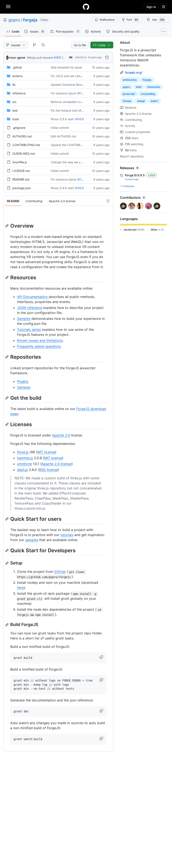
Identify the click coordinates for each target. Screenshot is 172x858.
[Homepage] (86, 6)
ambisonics (130, 79)
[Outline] (107, 201)
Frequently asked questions (39, 346)
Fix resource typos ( (64, 93)
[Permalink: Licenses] (7, 424)
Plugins (22, 381)
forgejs (30, 19)
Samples (23, 318)
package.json (21, 188)
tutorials (66, 535)
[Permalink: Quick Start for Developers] (7, 550)
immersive (153, 86)
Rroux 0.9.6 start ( (63, 119)
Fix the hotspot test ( (65, 110)
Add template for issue (66, 67)
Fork (132, 19)
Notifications (107, 19)
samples (31, 540)
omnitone (24, 464)
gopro (14, 19)
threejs (127, 101)
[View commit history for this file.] (107, 57)
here (20, 587)
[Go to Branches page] (34, 45)
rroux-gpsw (16, 57)
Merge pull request (40, 57)
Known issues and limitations (40, 340)
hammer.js (25, 458)
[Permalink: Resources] (7, 277)
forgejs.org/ (133, 72)
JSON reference (29, 308)
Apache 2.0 (61, 435)
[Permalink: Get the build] (7, 398)
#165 (57, 57)
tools (15, 119)
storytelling (148, 93)
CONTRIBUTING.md (26, 145)
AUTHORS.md (22, 136)
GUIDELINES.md (23, 153)
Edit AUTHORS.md (63, 136)
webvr (154, 101)
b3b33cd (80, 57)
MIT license (46, 452)
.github (17, 67)
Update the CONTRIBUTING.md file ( (76, 145)
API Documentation (33, 297)
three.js (23, 452)
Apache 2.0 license (57, 464)
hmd (138, 86)
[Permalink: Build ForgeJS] (7, 625)
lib (14, 84)
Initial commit (60, 127)
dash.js (22, 470)
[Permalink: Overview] (7, 226)
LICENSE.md (21, 171)
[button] (102, 657)
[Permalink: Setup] (7, 563)
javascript (129, 93)
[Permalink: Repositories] (7, 357)
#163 (79, 119)
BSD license (48, 470)
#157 (81, 93)
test (15, 110)
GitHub (60, 571)
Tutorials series (29, 329)
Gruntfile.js (19, 162)
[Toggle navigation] (8, 6)
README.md (20, 179)
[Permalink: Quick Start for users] (7, 519)
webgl (141, 101)
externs (17, 76)
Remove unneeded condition (70, 102)
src (14, 102)
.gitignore (18, 127)
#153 (82, 110)
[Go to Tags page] (43, 45)
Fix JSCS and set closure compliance (76, 76)
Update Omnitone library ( (68, 84)
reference (19, 93)
